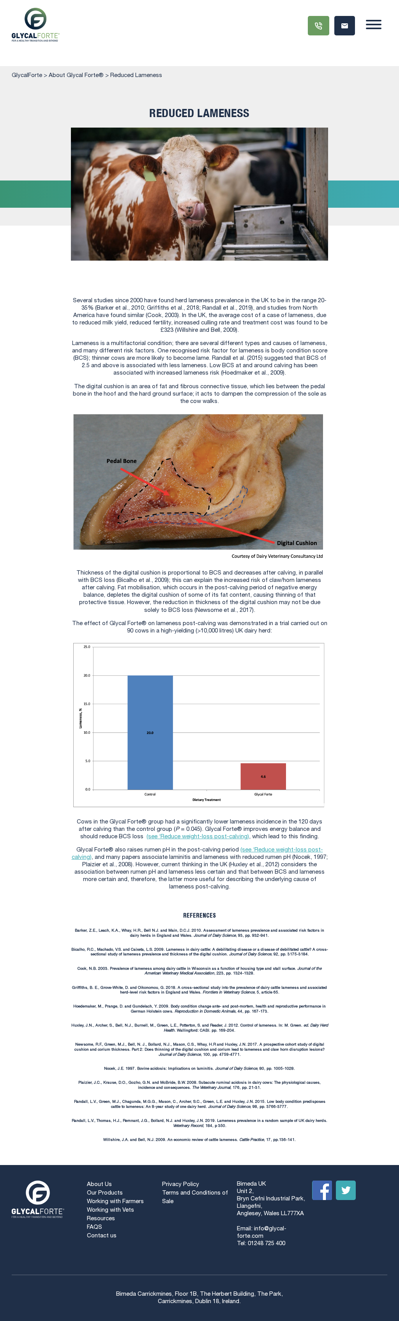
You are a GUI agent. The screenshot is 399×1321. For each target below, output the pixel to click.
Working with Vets (110, 1210)
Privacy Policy (180, 1185)
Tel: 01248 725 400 (261, 1244)
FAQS (94, 1227)
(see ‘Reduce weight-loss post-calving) (198, 837)
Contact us (102, 1236)
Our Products (105, 1193)
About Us (99, 1185)
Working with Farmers (115, 1202)
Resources (101, 1219)
